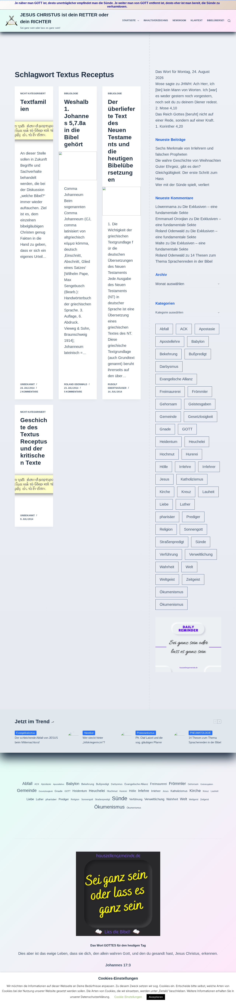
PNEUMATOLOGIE (200, 733)
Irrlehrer (209, 467)
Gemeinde (168, 417)
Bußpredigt (198, 354)
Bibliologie (71, 93)
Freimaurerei (170, 392)
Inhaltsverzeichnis (156, 20)
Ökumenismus (171, 592)
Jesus (164, 479)
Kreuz (186, 492)
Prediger (193, 517)
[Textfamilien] (34, 130)
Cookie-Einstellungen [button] (128, 997)
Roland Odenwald (169, 231)
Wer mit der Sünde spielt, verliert (182, 185)
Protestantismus (146, 733)
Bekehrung (168, 354)
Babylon (197, 341)
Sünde (200, 542)
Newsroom (179, 20)
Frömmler (200, 392)
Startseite (129, 20)
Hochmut (167, 454)
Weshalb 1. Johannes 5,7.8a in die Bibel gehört (76, 123)
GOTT (187, 429)
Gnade (165, 429)
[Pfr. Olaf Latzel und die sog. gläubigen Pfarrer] (126, 737)
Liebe (164, 504)
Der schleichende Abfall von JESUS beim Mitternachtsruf (36, 740)
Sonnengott (193, 529)
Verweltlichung (201, 554)
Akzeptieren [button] (156, 996)
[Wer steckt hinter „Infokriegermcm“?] (73, 737)
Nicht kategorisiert (33, 93)
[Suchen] (229, 20)
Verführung (169, 554)
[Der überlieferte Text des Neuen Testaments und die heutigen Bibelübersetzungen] (121, 201)
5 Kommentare (73, 391)
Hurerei (192, 454)
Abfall (164, 329)
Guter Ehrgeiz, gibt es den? (178, 166)
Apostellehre (170, 341)
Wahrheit (167, 567)
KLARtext (196, 20)
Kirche (165, 492)
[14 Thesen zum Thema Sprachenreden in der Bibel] (179, 737)
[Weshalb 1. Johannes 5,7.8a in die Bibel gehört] (78, 166)
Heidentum (168, 442)
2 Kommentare (29, 391)
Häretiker (89, 733)
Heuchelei (197, 442)
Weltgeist (167, 579)
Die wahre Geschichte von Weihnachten (188, 160)
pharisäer (167, 517)
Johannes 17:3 (118, 965)
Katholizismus (192, 479)
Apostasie (207, 329)
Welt (189, 567)
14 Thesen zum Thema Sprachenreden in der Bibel (205, 740)
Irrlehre (185, 467)
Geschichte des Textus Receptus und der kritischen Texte (33, 441)
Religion (166, 529)
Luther (185, 504)
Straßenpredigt (172, 542)
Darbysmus (169, 366)
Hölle (164, 467)
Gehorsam (168, 404)
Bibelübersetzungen (220, 20)
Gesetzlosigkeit (200, 417)
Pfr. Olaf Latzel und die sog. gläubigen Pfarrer (149, 740)
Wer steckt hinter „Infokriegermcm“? (94, 740)
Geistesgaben (199, 404)
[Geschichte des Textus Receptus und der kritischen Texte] (34, 484)
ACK (184, 329)
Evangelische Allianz (176, 379)
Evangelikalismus (25, 733)
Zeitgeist (193, 579)
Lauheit (208, 492)
